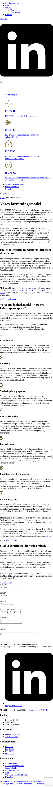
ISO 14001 (26, 290)
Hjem (2, 198)
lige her (48, 536)
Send (3, 629)
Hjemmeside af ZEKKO (38, 710)
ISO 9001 (17, 290)
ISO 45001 (36, 290)
